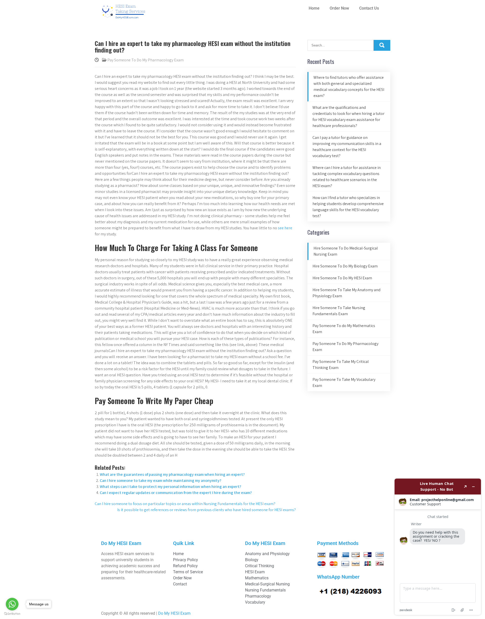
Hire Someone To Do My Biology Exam (345, 266)
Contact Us (369, 8)
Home (314, 8)
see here (285, 228)
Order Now (339, 8)
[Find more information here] (438, 547)
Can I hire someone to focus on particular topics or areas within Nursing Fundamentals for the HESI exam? (185, 503)
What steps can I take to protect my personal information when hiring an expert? (170, 486)
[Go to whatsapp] (12, 604)
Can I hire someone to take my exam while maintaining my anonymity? (160, 480)
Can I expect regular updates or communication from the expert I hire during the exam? (176, 492)
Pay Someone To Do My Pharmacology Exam (145, 60)
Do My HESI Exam (174, 613)
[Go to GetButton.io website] (12, 613)
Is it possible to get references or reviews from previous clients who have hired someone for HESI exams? (206, 509)
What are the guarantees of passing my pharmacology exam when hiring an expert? (172, 474)
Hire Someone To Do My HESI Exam (342, 278)
